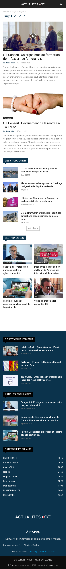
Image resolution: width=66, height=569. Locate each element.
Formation (8, 49)
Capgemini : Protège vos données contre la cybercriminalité (15, 270)
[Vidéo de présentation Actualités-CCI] (48, 288)
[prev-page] (5, 314)
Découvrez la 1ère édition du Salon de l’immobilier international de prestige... (47, 270)
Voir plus (32, 228)
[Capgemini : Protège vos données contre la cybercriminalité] (17, 254)
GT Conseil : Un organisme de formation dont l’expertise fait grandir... (31, 57)
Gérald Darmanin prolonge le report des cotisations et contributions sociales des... (41, 216)
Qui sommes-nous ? (11, 545)
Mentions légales (31, 545)
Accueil (6, 11)
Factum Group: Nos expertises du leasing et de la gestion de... (16, 304)
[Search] (61, 4)
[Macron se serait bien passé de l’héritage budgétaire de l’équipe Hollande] (10, 187)
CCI (36, 297)
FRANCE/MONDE (41, 263)
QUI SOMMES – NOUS (23, 560)
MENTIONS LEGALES (43, 560)
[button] (5, 4)
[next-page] (10, 314)
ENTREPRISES (9, 297)
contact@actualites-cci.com (41, 551)
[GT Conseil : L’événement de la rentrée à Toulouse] (33, 104)
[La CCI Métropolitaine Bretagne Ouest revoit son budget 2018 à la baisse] (10, 172)
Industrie (7, 263)
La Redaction (9, 63)
